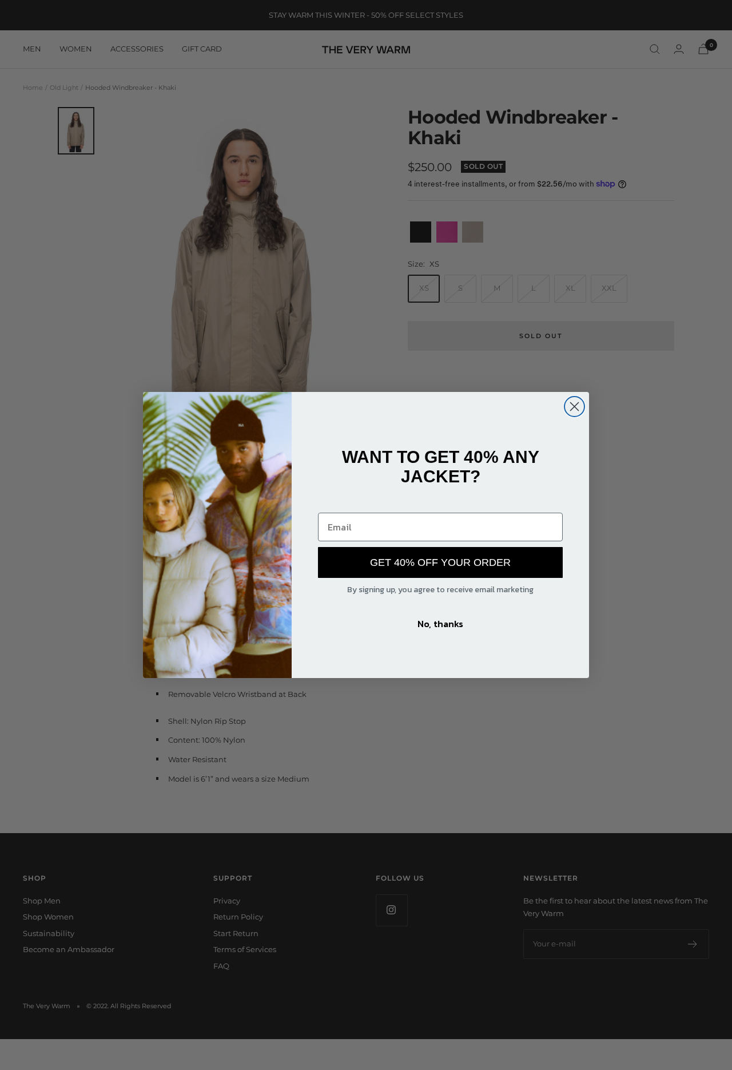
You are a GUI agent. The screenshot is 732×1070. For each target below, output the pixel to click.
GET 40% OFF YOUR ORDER (440, 562)
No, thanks (440, 624)
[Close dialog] (574, 407)
